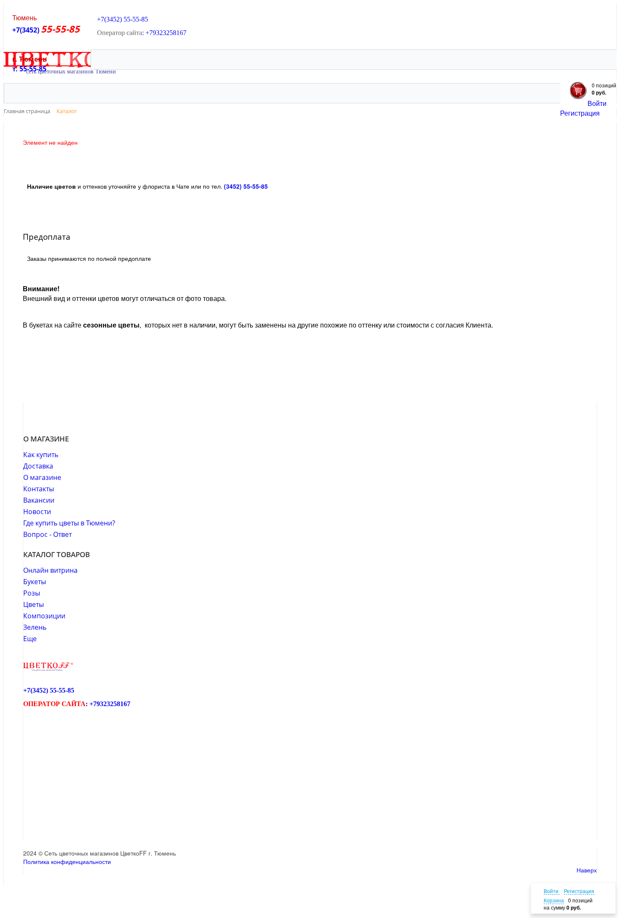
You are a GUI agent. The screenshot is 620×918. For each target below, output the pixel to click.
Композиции (44, 615)
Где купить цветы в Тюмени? (69, 523)
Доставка (38, 466)
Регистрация (580, 113)
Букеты (34, 581)
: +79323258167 (164, 32)
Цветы (33, 604)
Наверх (587, 870)
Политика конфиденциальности (67, 861)
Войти (597, 103)
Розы (31, 593)
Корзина (554, 900)
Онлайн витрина (50, 570)
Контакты (38, 488)
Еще (30, 638)
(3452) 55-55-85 (246, 186)
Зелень (34, 627)
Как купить (40, 454)
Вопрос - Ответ (47, 534)
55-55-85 (136, 19)
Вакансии (38, 500)
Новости (37, 511)
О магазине (42, 477)
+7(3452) (26, 30)
